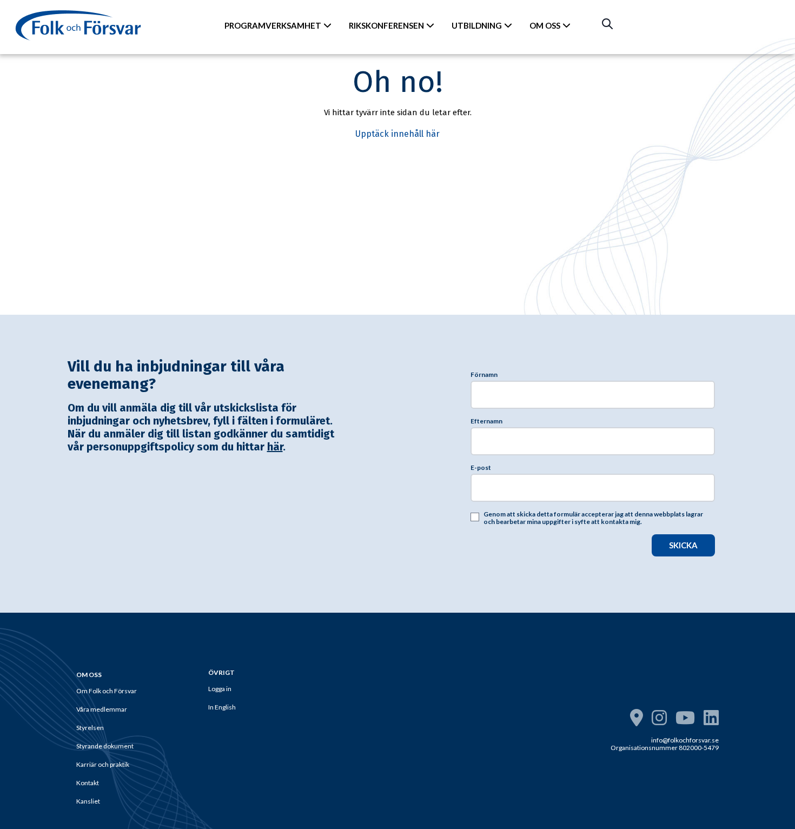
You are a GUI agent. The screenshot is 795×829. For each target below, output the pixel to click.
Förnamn (484, 375)
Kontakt (87, 783)
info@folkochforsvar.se (685, 740)
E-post (481, 468)
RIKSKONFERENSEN (386, 25)
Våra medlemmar (101, 709)
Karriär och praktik (102, 764)
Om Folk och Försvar (106, 691)
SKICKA (683, 545)
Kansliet (88, 801)
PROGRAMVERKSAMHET (272, 25)
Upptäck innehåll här (397, 134)
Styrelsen (90, 728)
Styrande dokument (105, 746)
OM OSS (544, 25)
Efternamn (486, 421)
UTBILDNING (477, 25)
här (275, 446)
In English (222, 707)
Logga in (219, 689)
